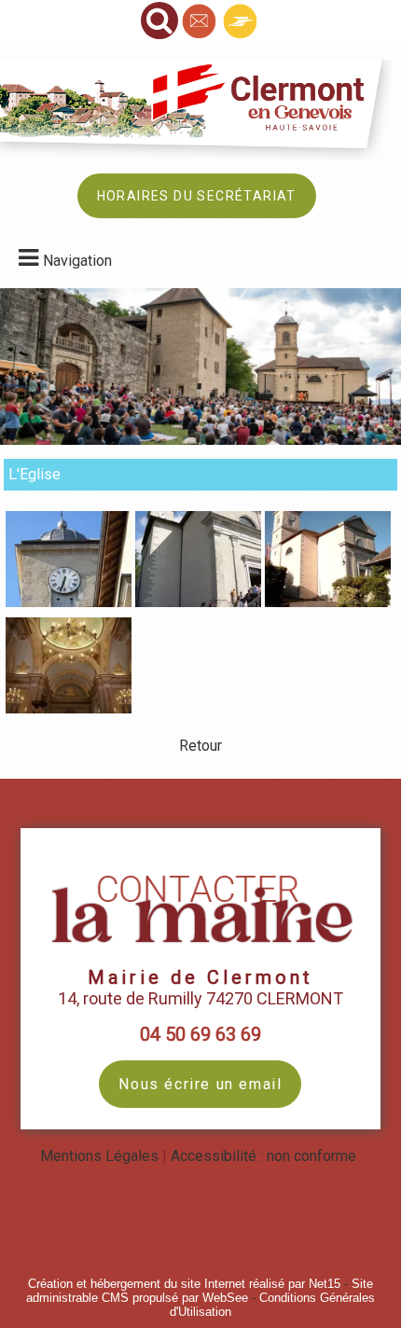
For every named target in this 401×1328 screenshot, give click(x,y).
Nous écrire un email (200, 1084)
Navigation (77, 261)
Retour (200, 745)
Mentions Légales (99, 1156)
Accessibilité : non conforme (263, 1156)
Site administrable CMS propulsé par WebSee (199, 1291)
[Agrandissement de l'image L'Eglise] (68, 602)
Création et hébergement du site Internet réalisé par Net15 (184, 1284)
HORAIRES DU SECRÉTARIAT (197, 195)
